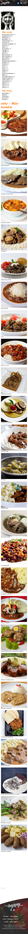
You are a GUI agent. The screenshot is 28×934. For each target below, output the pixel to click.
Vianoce (4, 86)
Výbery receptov (14, 916)
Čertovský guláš (5, 565)
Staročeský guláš (5, 622)
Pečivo (3, 69)
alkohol (4, 94)
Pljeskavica (4, 137)
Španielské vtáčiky (5, 537)
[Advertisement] (14, 870)
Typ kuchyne (5, 81)
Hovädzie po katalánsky (7, 737)
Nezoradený (5, 93)
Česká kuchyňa (6, 41)
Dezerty (4, 45)
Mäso (3, 53)
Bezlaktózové (5, 36)
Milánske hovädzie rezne (7, 680)
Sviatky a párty (6, 79)
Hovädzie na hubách (6, 594)
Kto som (16, 919)
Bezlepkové (5, 38)
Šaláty (3, 75)
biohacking (5, 96)
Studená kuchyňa (6, 78)
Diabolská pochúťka (6, 279)
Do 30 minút (5, 48)
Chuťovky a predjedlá (7, 44)
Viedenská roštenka (6, 394)
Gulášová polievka (5, 222)
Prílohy (4, 72)
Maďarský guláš (5, 165)
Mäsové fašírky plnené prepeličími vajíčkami (12, 651)
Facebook (18, 3)
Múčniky (4, 62)
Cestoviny (4, 42)
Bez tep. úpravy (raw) (7, 34)
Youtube (17, 910)
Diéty (3, 47)
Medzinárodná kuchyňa (8, 61)
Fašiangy (4, 50)
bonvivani (4, 98)
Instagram (14, 910)
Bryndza (4, 99)
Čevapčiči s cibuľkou (6, 851)
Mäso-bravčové (6, 55)
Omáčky (4, 64)
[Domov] (6, 3)
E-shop (4, 919)
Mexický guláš (4, 308)
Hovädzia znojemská (6, 708)
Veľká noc (4, 82)
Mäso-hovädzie (6, 56)
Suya (2, 337)
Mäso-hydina (5, 58)
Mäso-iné (4, 59)
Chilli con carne (5, 365)
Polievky (4, 70)
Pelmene (3, 479)
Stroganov (3, 251)
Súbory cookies (13, 921)
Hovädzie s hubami (6, 823)
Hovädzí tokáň (4, 508)
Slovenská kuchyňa (7, 76)
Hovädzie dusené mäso (7, 194)
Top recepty (6, 916)
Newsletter (10, 919)
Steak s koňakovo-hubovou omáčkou (10, 794)
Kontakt (6, 921)
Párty (3, 65)
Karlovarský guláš (5, 765)
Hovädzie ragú (4, 451)
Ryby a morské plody (7, 73)
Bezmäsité (4, 39)
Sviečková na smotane (6, 422)
